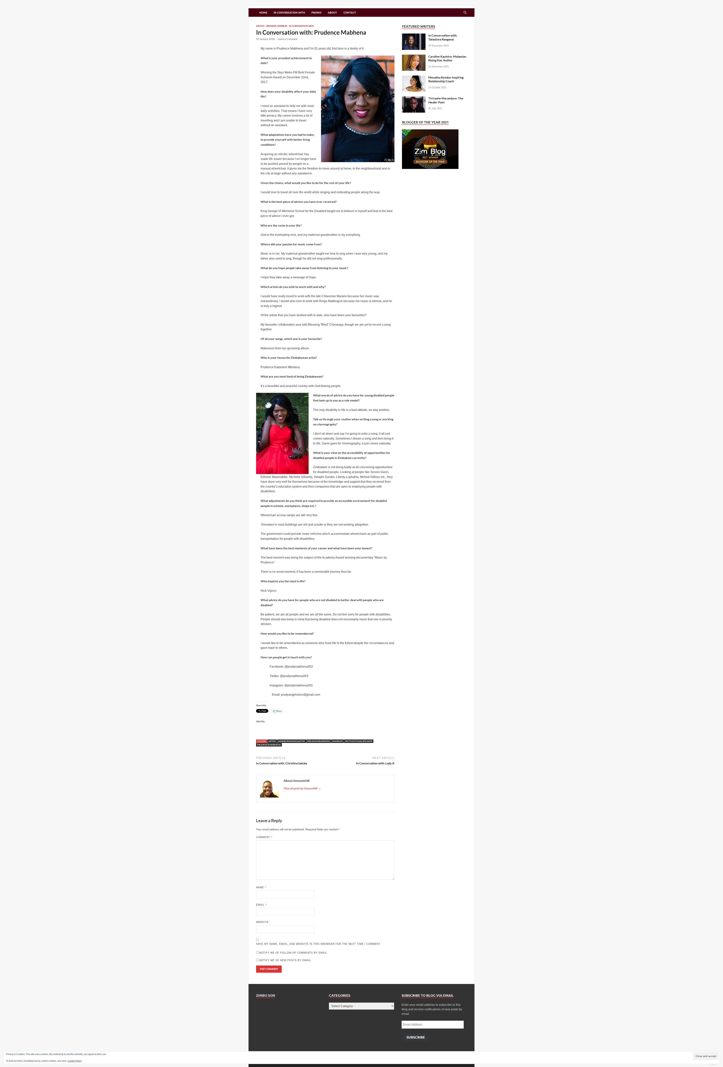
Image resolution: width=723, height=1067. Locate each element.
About (332, 12)
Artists (260, 26)
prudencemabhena (269, 744)
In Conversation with (289, 12)
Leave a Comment (287, 38)
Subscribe (415, 1037)
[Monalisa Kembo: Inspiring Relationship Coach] (414, 77)
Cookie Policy (75, 1061)
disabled (337, 741)
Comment (264, 837)
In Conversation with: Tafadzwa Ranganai (442, 37)
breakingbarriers (318, 741)
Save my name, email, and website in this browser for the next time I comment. (318, 944)
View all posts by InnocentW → (302, 788)
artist (272, 741)
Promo (316, 12)
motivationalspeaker (358, 741)
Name (261, 887)
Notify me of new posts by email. (285, 960)
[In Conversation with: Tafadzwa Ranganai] (414, 35)
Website (262, 922)
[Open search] (465, 12)
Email (261, 904)
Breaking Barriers (276, 26)
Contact (349, 12)
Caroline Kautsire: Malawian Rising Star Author (447, 58)
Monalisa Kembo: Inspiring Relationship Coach (446, 79)
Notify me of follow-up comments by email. (293, 952)
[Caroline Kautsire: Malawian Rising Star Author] (414, 56)
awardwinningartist (291, 741)
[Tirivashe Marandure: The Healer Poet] (414, 98)
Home (263, 12)
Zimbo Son (265, 996)
